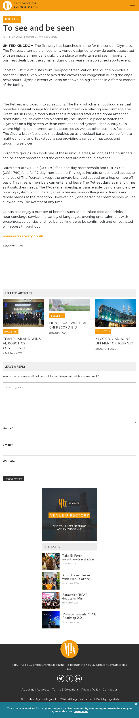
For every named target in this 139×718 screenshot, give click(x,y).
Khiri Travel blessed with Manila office (77, 577)
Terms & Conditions (65, 689)
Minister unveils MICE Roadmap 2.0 (79, 616)
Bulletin (12, 19)
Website (9, 461)
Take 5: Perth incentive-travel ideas (78, 557)
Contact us (110, 689)
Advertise (43, 689)
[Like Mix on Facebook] (69, 678)
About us (28, 689)
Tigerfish (113, 699)
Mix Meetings (48, 36)
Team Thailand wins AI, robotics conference (22, 343)
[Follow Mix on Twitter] (60, 678)
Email (8, 444)
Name (8, 428)
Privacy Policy (90, 689)
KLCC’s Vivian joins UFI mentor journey (114, 341)
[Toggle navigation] (132, 5)
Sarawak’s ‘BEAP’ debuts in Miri (75, 596)
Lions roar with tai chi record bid (67, 325)
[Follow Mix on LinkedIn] (78, 678)
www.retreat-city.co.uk (23, 236)
